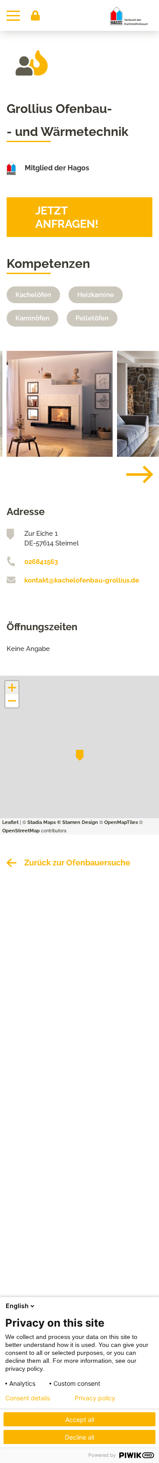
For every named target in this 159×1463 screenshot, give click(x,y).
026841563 (41, 562)
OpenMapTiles (121, 822)
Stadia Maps (41, 822)
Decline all (79, 1437)
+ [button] (12, 687)
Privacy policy (95, 1398)
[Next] (133, 474)
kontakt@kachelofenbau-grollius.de (81, 580)
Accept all (79, 1419)
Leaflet (10, 822)
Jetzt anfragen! (66, 217)
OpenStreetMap (21, 831)
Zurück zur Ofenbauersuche (77, 862)
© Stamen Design (77, 822)
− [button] (12, 701)
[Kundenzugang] (35, 15)
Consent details (27, 1398)
